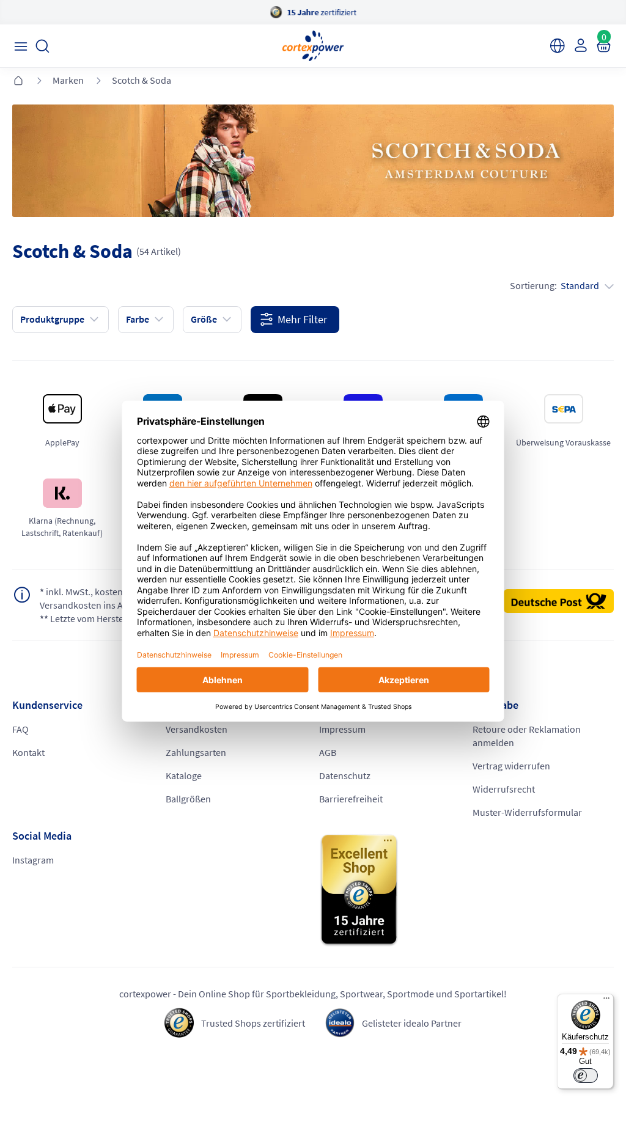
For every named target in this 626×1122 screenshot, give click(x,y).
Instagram (33, 860)
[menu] (20, 46)
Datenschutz (344, 775)
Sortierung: (554, 285)
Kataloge (184, 775)
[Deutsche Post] (559, 601)
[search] (42, 46)
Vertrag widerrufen (511, 766)
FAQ (20, 729)
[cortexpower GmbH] (313, 46)
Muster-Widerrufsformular (527, 812)
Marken (68, 80)
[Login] (579, 45)
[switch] (585, 1075)
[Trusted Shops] (466, 890)
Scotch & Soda (141, 80)
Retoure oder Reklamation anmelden (527, 736)
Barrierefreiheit (351, 799)
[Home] (18, 81)
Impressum (342, 729)
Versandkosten (196, 729)
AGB (327, 752)
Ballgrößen (188, 799)
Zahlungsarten (196, 752)
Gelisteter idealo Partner (412, 1023)
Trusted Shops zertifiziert (253, 1023)
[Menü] (606, 1001)
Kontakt (28, 752)
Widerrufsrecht (504, 789)
